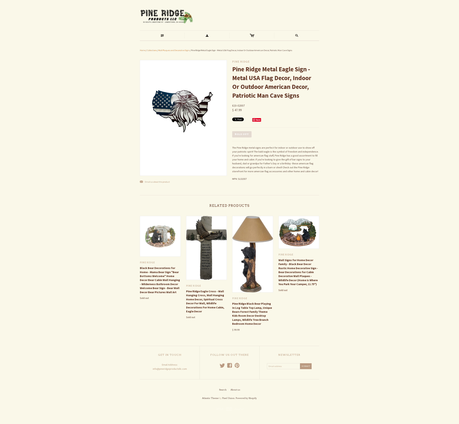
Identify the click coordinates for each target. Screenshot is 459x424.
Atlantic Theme (210, 398)
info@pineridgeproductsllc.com (170, 368)
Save (258, 119)
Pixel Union (228, 398)
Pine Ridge (147, 262)
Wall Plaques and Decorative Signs (174, 50)
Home (142, 50)
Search (222, 389)
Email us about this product (155, 182)
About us (235, 389)
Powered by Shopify (246, 398)
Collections (152, 50)
